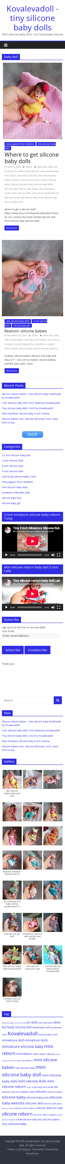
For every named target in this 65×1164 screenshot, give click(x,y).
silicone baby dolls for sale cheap (21, 188)
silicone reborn (17, 1114)
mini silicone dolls (32, 1081)
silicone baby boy (11, 497)
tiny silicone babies (48, 1119)
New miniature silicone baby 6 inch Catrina (25, 413)
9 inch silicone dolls (12, 471)
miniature (15, 179)
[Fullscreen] (58, 555)
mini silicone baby (25, 1068)
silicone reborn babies (45, 1114)
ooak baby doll (39, 1087)
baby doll (41, 166)
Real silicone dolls (30, 179)
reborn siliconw (41, 348)
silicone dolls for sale (49, 1108)
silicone (14, 184)
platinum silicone (10, 1091)
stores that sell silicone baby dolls (26, 197)
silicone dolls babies (24, 1108)
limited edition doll (47, 1034)
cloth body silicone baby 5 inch (19, 476)
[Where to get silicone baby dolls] (32, 65)
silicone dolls (8, 1108)
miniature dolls (36, 1040)
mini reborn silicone (27, 175)
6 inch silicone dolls (12, 466)
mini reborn (10, 175)
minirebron (27, 1060)
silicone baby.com (37, 1097)
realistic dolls (27, 1091)
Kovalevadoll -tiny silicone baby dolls (33, 18)
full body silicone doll (17, 1027)
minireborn (39, 344)
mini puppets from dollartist (20, 144)
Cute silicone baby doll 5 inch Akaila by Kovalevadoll (31, 402)
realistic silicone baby (21, 348)
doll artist (48, 1022)
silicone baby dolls (43, 184)
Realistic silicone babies (26, 330)
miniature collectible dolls (16, 492)
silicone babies (55, 1091)
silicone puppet (46, 188)
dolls (50, 166)
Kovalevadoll (51, 171)
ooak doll (52, 1087)
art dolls (32, 1022)
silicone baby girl (22, 325)
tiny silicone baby (14, 1124)
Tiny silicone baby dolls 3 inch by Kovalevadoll (27, 408)
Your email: (8, 631)
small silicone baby (26, 1119)
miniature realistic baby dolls (19, 344)
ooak (28, 1087)
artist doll (47, 335)
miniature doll (13, 1040)
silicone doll (34, 1103)
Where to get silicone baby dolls (32, 158)
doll (40, 1022)
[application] (32, 541)
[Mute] (53, 555)
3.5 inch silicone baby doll (16, 455)
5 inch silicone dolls (12, 460)
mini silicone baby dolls (17, 321)
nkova (29, 166)
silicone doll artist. (53, 1103)
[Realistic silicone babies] (32, 242)
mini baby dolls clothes (35, 339)
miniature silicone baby (23, 1046)
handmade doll (41, 1027)
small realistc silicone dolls (18, 193)
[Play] (6, 555)
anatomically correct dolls (14, 1023)
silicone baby (26, 184)
